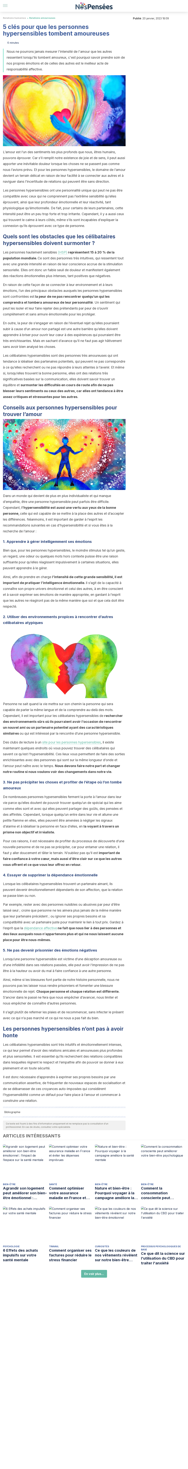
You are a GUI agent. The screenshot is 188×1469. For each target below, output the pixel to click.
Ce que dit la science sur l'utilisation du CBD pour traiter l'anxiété (163, 1258)
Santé (53, 1184)
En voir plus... (94, 1274)
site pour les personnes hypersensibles (71, 742)
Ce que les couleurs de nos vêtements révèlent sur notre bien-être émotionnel (116, 1255)
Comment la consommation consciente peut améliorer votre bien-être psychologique (160, 1193)
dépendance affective (40, 928)
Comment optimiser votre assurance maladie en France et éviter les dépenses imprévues (67, 1193)
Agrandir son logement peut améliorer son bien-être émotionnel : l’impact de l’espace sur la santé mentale (25, 1193)
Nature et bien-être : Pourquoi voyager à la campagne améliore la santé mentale (114, 1193)
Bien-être (9, 1184)
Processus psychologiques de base (161, 1248)
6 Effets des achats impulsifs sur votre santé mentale (20, 1255)
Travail (54, 1246)
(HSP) (62, 252)
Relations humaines (14, 18)
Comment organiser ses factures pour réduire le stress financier (70, 1255)
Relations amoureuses (42, 18)
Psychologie (11, 1246)
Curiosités (102, 1246)
